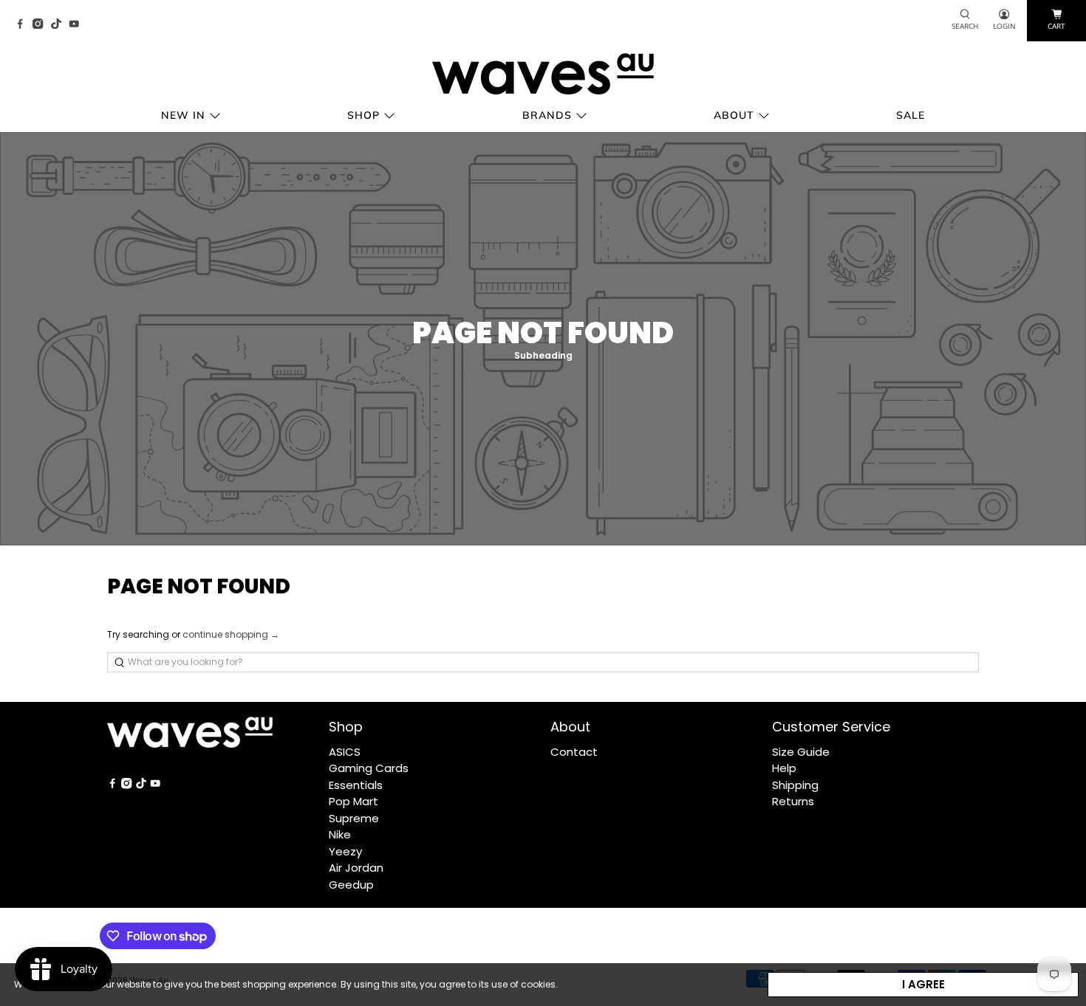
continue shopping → (230, 634)
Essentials (356, 785)
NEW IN (183, 115)
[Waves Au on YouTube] (77, 25)
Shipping (795, 785)
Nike (340, 834)
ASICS (345, 751)
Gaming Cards (369, 768)
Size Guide (801, 751)
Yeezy (345, 851)
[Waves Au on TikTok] (60, 25)
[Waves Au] (543, 73)
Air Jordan (356, 867)
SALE (910, 115)
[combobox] (543, 662)
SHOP (363, 115)
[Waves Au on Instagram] (41, 25)
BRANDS (547, 115)
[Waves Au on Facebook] (24, 25)
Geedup (351, 884)
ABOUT (734, 115)
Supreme (354, 818)
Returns (793, 801)
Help (784, 768)
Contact (574, 751)
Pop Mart (353, 801)
